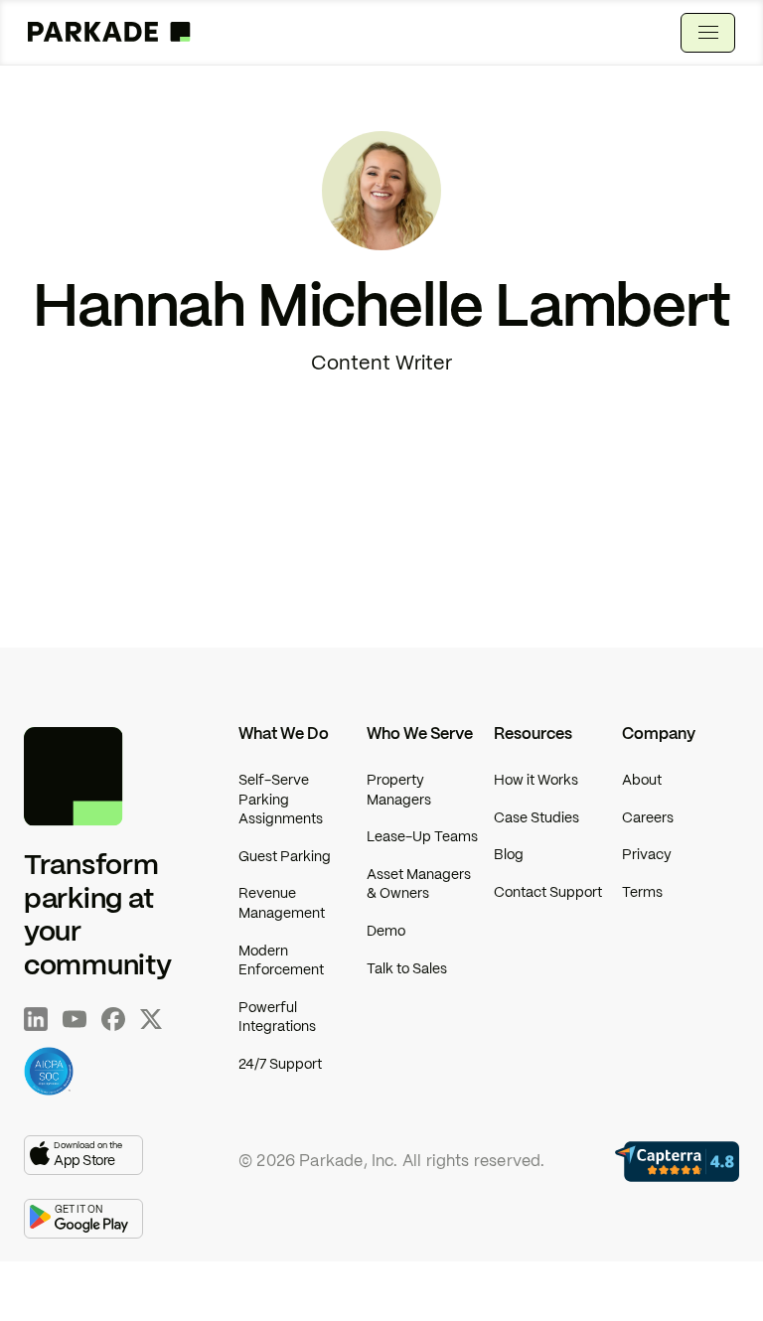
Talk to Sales (407, 969)
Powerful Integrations (277, 1018)
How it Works (536, 781)
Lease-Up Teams (422, 837)
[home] (109, 33)
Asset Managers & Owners (419, 885)
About (642, 781)
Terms (642, 893)
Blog (509, 855)
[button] (708, 33)
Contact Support (548, 893)
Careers (648, 818)
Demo (386, 932)
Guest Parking (284, 857)
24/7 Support (280, 1065)
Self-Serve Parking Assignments (280, 800)
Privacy (647, 855)
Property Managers (399, 790)
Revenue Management (281, 904)
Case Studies (536, 818)
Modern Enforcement (281, 961)
